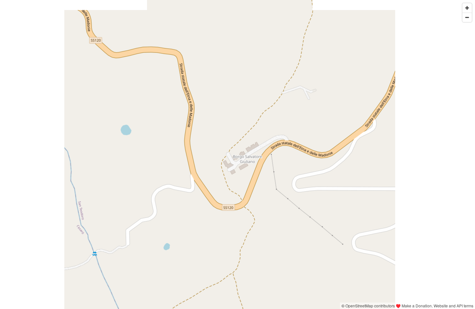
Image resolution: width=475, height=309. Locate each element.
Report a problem (323, 305)
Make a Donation (417, 305)
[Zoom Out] (467, 17)
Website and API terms (453, 305)
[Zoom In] (467, 8)
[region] (237, 154)
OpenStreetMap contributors (370, 305)
